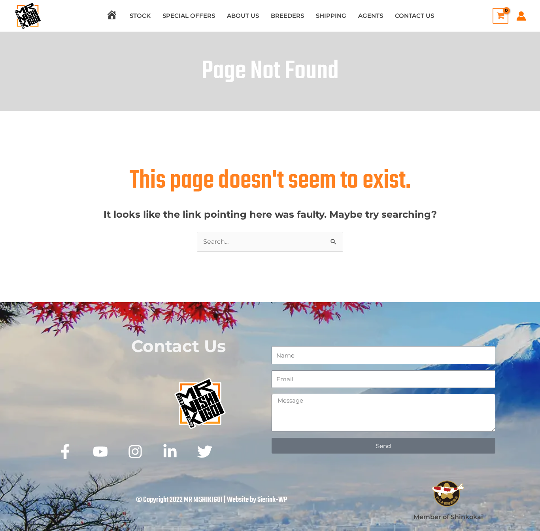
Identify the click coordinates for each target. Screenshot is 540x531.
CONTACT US (414, 15)
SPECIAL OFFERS (188, 15)
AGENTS (370, 15)
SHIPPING (331, 15)
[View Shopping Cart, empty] (498, 16)
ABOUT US (243, 15)
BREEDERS (287, 15)
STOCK (140, 15)
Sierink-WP (272, 500)
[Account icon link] (521, 16)
